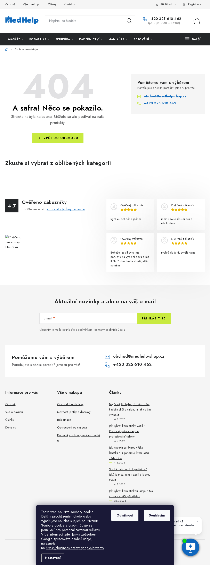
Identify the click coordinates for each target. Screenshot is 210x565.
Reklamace (64, 420)
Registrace (194, 4)
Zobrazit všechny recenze (66, 209)
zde (67, 534)
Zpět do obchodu (61, 138)
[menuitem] (15, 39)
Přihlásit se (153, 318)
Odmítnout (124, 515)
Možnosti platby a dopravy (74, 412)
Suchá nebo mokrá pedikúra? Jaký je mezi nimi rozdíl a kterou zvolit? (130, 474)
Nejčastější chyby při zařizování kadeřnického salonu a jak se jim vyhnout (130, 409)
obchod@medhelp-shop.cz (165, 96)
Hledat (129, 21)
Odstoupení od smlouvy (72, 427)
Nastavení (53, 557)
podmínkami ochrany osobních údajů (101, 330)
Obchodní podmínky (70, 404)
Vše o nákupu (31, 4)
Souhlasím (157, 515)
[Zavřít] (197, 521)
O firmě (10, 4)
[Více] (193, 39)
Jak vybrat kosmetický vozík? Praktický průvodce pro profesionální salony (127, 431)
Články (52, 4)
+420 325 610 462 (164, 19)
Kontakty (69, 4)
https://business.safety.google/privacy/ (75, 548)
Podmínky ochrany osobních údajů (78, 438)
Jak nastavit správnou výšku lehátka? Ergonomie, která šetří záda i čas (129, 452)
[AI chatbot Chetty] (190, 547)
